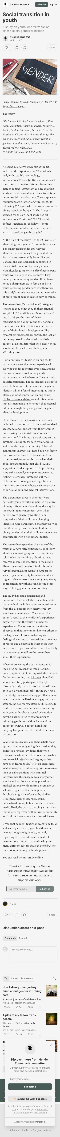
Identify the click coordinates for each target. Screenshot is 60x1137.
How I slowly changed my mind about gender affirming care (22, 991)
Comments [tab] (10, 938)
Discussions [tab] (27, 978)
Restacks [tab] (23, 938)
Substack (14, 1130)
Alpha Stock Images (13, 106)
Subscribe (41, 4)
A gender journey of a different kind (22, 999)
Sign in (53, 4)
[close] (50, 1045)
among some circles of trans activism (26, 397)
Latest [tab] (14, 978)
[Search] (54, 978)
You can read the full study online (23, 858)
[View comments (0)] (17, 47)
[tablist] (16, 938)
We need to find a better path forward (19, 1025)
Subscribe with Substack (32, 1098)
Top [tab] (6, 978)
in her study (33, 404)
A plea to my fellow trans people (19, 1017)
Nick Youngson (31, 102)
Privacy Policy (40, 1112)
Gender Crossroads (20, 37)
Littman (36, 677)
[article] (30, 997)
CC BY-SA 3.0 (49, 102)
